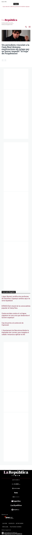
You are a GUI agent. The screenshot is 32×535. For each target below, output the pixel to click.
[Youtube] (19, 475)
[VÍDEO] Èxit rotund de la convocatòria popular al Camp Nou (16, 307)
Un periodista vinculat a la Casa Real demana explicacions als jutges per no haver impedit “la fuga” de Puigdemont (15, 49)
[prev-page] (3, 60)
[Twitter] (17, 475)
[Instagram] (14, 475)
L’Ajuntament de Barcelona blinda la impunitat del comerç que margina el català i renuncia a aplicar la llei (15, 332)
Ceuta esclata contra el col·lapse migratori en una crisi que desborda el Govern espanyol (16, 315)
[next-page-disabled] (5, 60)
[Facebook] (12, 475)
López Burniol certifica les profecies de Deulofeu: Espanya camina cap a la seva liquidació (16, 298)
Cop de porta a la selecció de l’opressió (12, 324)
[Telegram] (16, 475)
